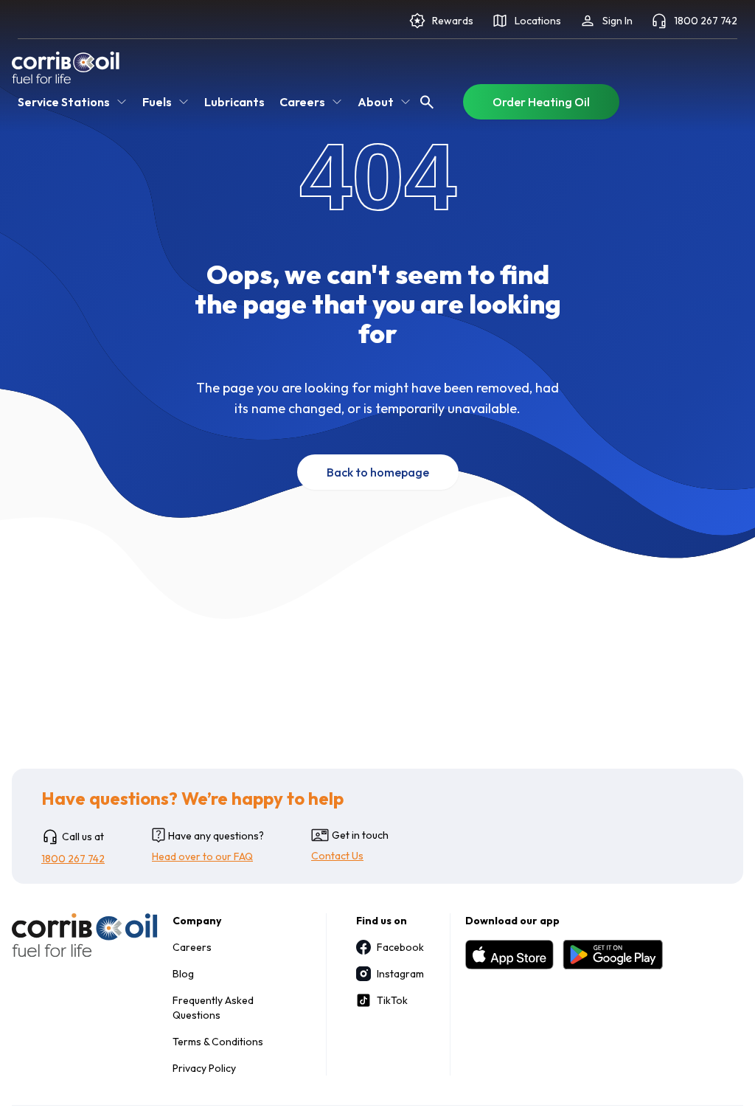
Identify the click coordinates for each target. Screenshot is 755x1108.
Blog (183, 973)
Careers (192, 947)
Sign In (617, 20)
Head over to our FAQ (202, 856)
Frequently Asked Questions (213, 1008)
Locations (538, 20)
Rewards (452, 20)
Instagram (398, 973)
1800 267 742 (705, 20)
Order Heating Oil (541, 101)
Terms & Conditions (218, 1041)
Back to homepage (378, 472)
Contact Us (337, 855)
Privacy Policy (204, 1068)
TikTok (392, 1000)
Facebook (398, 947)
